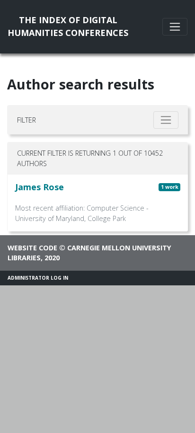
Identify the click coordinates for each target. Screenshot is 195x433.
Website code (32, 247)
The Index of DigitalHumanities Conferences (68, 26)
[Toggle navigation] (174, 26)
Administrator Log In (38, 277)
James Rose (39, 187)
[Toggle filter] (165, 120)
